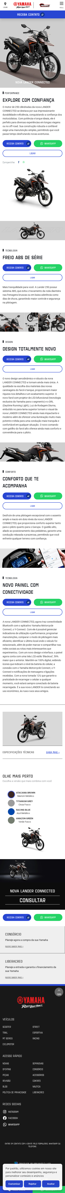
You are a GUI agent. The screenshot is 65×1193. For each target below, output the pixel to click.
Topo (59, 994)
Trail (5, 1032)
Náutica (36, 1086)
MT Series (7, 1038)
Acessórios (38, 1074)
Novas (6, 1063)
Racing (36, 1038)
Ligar (33, 153)
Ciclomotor (8, 1044)
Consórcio (38, 1069)
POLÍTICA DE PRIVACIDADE (14, 1092)
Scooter (7, 1026)
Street (36, 1026)
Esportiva (38, 1032)
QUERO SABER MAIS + (14, 946)
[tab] (11, 794)
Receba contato (28, 14)
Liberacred (38, 1092)
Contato (37, 1080)
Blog (5, 1086)
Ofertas (7, 1069)
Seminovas (38, 1063)
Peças (6, 1074)
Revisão (6, 1080)
